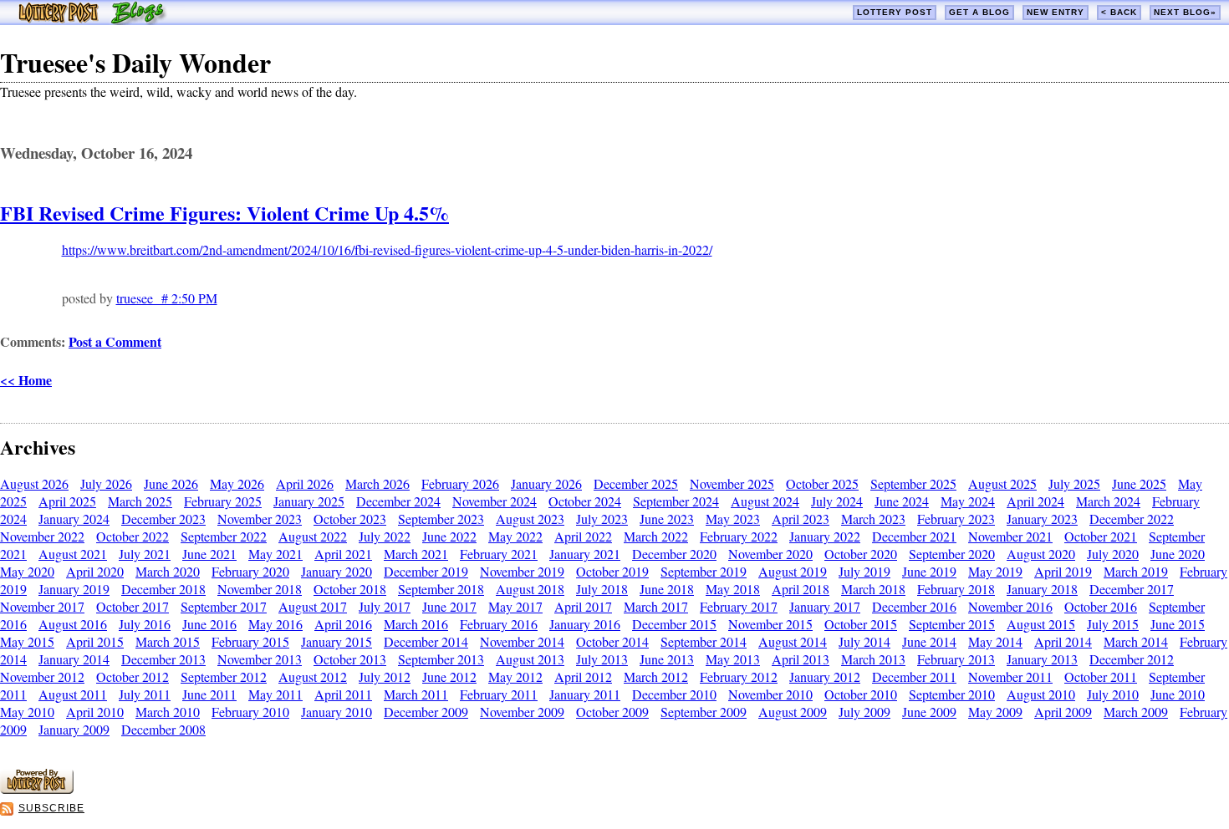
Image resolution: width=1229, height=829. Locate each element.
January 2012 (824, 676)
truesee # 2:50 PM (166, 298)
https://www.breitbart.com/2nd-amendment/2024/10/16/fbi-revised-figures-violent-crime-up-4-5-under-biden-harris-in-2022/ (387, 249)
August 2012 (312, 676)
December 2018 (163, 589)
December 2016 (914, 606)
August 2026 (34, 483)
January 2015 (336, 641)
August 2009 (792, 711)
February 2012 (739, 676)
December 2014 (426, 641)
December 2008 (163, 729)
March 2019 (1136, 571)
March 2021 (416, 553)
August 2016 (72, 624)
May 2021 (275, 553)
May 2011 (275, 694)
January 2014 (74, 659)
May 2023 (733, 518)
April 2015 (95, 641)
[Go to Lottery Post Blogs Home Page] (92, 19)
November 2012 (42, 676)
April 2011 (343, 694)
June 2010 (1177, 694)
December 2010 (674, 694)
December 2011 (914, 676)
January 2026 (546, 483)
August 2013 (530, 659)
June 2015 (1177, 624)
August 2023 (530, 518)
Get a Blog (979, 12)
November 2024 (494, 501)
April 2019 (1063, 571)
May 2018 (733, 589)
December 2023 (163, 518)
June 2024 (902, 501)
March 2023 (873, 518)
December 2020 (674, 553)
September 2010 (952, 694)
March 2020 (167, 571)
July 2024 (837, 501)
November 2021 (1010, 536)
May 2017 (515, 606)
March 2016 (416, 624)
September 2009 (703, 711)
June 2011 (209, 694)
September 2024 (676, 501)
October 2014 (612, 641)
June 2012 (449, 676)
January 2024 (74, 518)
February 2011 (499, 694)
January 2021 (584, 553)
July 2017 (385, 606)
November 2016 (1010, 606)
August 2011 (72, 694)
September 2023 (441, 518)
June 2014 (929, 641)
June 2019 (929, 571)
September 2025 (913, 483)
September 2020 (952, 553)
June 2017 (449, 606)
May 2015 (27, 641)
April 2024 (1035, 501)
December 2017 (1131, 589)
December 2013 (163, 659)
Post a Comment (115, 341)
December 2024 (398, 501)
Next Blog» (1185, 12)
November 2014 (522, 641)
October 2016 (1100, 606)
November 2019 (522, 571)
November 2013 (259, 659)
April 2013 (800, 659)
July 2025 (1074, 483)
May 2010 (27, 711)
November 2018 (259, 589)
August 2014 (792, 641)
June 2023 (667, 518)
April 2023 (800, 518)
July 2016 (145, 624)
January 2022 (824, 536)
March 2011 (416, 694)
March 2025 (140, 501)
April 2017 (583, 606)
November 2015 (770, 624)
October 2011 (1100, 676)
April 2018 (800, 589)
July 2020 (1113, 553)
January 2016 (584, 624)
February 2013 (956, 659)
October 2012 (132, 676)
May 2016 (275, 624)
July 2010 (1113, 694)
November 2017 (42, 606)
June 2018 (667, 589)
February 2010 (250, 711)
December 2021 (914, 536)
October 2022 (132, 536)
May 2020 (27, 571)
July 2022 (385, 536)
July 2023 (602, 518)
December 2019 (426, 571)
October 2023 (350, 518)
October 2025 (822, 483)
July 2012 (385, 676)
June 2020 (1177, 553)
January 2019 (74, 589)
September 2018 (441, 589)
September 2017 (224, 606)
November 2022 (42, 536)
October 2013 (350, 659)
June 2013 (667, 659)
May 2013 (733, 659)
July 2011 (145, 694)
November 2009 (522, 711)
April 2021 (343, 553)
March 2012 (656, 676)
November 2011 (1010, 676)
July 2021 (145, 553)
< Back (1119, 12)
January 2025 (308, 501)
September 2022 (224, 536)
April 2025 (67, 501)
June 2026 (171, 483)
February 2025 (223, 501)
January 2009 (74, 729)
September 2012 (224, 676)
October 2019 (612, 571)
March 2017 (656, 606)
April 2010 (95, 711)
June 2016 (209, 624)
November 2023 (259, 518)
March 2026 (377, 483)
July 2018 (602, 589)
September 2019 (703, 571)
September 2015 (952, 624)
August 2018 (530, 589)
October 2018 (350, 589)
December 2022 (1131, 518)
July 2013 (602, 659)
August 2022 (312, 536)
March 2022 (656, 536)
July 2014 (864, 641)
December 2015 (674, 624)
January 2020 (336, 571)
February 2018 (956, 589)
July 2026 (106, 483)
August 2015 (1041, 624)
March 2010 (167, 711)
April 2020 (95, 571)
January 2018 (1042, 589)
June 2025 (1139, 483)
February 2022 (739, 536)
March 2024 (1108, 501)
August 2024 (765, 501)
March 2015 (167, 641)
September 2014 (703, 641)
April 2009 (1063, 711)
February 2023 (956, 518)
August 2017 (312, 606)
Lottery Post (894, 12)
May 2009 (995, 711)
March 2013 (873, 659)
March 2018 (873, 589)
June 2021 (209, 553)
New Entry (1055, 12)
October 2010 (860, 694)
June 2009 (929, 711)
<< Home (26, 379)
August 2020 (1041, 553)
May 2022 (515, 536)
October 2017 (132, 606)
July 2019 (864, 571)
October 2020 (860, 553)
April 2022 (583, 536)
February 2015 (250, 641)
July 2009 (864, 711)
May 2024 (968, 501)
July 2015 (1113, 624)
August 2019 (792, 571)
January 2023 (1042, 518)
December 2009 (426, 711)
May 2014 (995, 641)
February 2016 (499, 624)
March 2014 (1136, 641)
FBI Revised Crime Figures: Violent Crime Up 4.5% (224, 212)
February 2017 (739, 606)
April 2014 (1063, 641)
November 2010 (770, 694)
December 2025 (636, 483)
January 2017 (824, 606)
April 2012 (583, 676)
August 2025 (1002, 483)
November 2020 (770, 553)
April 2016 (343, 624)
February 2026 (460, 483)
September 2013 (441, 659)
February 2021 (499, 553)
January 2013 (1042, 659)
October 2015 (860, 624)
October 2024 (584, 501)
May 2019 (995, 571)
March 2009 (1136, 711)
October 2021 (1100, 536)
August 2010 (1041, 694)
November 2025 (732, 483)
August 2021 (72, 553)
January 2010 (336, 711)
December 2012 (1131, 659)
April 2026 (305, 483)
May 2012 (515, 676)
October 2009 (612, 711)
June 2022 (449, 536)
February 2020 (250, 571)
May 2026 (237, 483)
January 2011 (584, 694)
